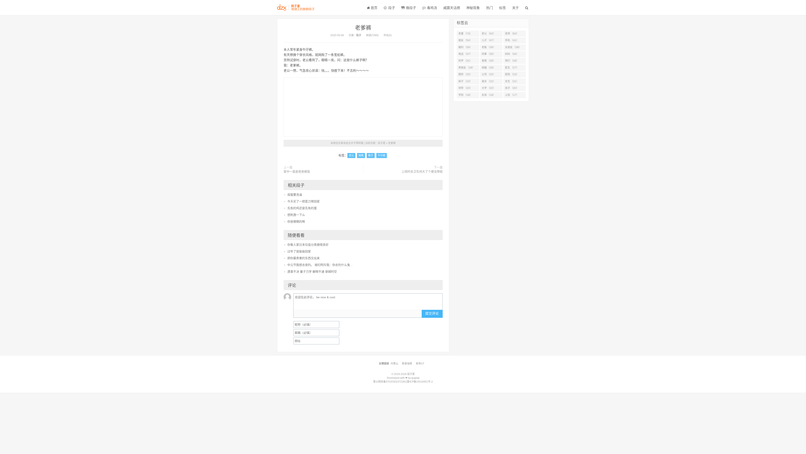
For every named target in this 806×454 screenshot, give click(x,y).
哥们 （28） (512, 60)
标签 (502, 8)
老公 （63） (488, 33)
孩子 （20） (512, 88)
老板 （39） (488, 47)
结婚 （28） (488, 67)
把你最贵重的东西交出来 (303, 258)
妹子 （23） (465, 81)
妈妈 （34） (512, 54)
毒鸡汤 (431, 8)
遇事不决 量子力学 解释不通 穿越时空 (312, 271)
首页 (374, 8)
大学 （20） (488, 88)
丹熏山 (394, 363)
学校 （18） (465, 95)
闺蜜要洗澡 (294, 194)
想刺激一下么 (296, 214)
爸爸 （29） (488, 60)
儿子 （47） (488, 40)
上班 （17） (512, 95)
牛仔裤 (381, 155)
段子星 (381, 143)
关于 (515, 8)
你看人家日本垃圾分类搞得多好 (307, 244)
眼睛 (361, 155)
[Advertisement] (363, 107)
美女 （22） (488, 81)
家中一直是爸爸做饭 (297, 171)
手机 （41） (512, 40)
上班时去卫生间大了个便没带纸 (422, 171)
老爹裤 (363, 28)
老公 (351, 155)
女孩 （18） (488, 95)
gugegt (415, 377)
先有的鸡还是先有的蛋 (302, 208)
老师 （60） (512, 33)
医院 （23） (512, 74)
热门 (489, 8)
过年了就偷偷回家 (299, 251)
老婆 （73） (465, 33)
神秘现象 (473, 8)
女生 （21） (512, 81)
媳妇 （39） (465, 47)
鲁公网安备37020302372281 (389, 381)
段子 (391, 8)
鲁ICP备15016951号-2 (420, 381)
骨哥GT (420, 363)
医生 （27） (512, 67)
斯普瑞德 (407, 363)
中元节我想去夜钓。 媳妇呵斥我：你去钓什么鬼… (320, 265)
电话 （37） (465, 54)
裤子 (370, 155)
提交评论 (432, 313)
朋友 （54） (465, 40)
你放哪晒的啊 (296, 221)
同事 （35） (488, 54)
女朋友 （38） (513, 47)
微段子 (410, 8)
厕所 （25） (465, 74)
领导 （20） (465, 88)
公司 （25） (488, 74)
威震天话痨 (451, 8)
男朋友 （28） (466, 67)
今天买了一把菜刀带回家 (303, 201)
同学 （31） (465, 60)
